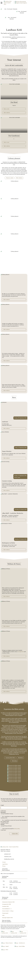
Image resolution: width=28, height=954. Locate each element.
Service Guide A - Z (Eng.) (8, 910)
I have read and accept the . (11, 828)
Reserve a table (9, 177)
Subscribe (15, 833)
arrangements (21, 651)
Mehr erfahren (7, 112)
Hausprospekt (5, 913)
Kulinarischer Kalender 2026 (8, 902)
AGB (3, 915)
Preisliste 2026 (5, 906)
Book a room (6, 108)
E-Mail (2, 805)
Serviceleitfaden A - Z (6, 908)
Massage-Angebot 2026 (7, 917)
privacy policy (17, 828)
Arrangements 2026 (6, 904)
